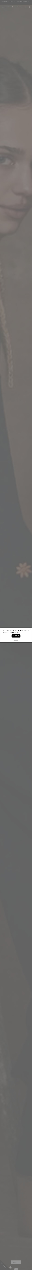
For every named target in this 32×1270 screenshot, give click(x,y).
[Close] (30, 629)
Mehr (18, 632)
